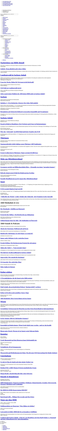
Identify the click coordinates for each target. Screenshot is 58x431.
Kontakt (4, 425)
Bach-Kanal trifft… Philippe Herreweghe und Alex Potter (17, 397)
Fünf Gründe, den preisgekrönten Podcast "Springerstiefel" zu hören (20, 287)
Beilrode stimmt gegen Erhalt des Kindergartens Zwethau (17, 173)
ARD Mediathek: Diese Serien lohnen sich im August (15, 298)
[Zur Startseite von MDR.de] (2, 8)
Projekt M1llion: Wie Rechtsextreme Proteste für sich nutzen (18, 243)
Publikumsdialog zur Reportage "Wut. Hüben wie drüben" (17, 406)
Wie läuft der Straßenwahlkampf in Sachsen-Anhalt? (15, 252)
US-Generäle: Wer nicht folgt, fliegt (10, 262)
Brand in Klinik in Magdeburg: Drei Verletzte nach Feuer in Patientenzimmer (23, 124)
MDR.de (3, 421)
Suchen (2, 15)
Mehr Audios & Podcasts (7, 267)
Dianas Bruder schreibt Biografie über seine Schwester (16, 373)
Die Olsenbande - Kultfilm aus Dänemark (12, 209)
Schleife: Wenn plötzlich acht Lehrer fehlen (13, 69)
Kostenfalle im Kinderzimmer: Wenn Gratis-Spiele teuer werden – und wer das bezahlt (25, 325)
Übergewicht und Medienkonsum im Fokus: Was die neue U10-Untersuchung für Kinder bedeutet (28, 353)
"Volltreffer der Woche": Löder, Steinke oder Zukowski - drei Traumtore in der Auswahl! (26, 196)
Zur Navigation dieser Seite (8, 3)
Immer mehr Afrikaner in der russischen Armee (14, 238)
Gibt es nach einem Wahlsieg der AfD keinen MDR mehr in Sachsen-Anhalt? (22, 94)
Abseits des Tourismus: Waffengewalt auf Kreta (14, 228)
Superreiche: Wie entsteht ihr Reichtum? (12, 257)
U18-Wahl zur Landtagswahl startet (10, 88)
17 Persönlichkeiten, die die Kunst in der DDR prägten (16, 278)
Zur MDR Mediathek (6, 2)
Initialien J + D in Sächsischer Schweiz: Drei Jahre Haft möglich (19, 103)
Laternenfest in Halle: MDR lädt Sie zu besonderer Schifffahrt (18, 412)
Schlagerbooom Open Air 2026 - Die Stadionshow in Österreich (18, 220)
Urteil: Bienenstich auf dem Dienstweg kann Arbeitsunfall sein (18, 340)
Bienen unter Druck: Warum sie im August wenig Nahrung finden (19, 331)
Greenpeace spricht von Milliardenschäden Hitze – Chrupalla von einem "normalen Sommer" (27, 167)
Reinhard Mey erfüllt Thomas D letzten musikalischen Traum (18, 368)
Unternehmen (3, 422)
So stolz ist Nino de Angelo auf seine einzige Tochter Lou (16, 362)
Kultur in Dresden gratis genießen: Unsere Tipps (14, 293)
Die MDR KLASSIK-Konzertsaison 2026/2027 (13, 390)
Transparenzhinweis (6, 428)
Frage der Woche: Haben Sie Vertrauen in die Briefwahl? (17, 82)
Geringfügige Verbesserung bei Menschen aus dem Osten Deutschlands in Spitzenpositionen (27, 308)
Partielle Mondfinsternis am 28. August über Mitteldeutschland (18, 178)
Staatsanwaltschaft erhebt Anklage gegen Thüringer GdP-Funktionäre (20, 144)
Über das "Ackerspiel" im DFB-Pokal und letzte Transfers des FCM (20, 131)
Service (2, 423)
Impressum (5, 426)
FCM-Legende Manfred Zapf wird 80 (11, 189)
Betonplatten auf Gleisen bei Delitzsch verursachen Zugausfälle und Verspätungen (24, 111)
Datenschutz (5, 427)
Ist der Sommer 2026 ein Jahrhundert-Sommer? (14, 318)
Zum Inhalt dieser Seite (7, 1)
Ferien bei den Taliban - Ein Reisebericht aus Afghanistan (17, 214)
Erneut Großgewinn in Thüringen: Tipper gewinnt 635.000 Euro (19, 153)
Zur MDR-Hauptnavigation (8, 4)
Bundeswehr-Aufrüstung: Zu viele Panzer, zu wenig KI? (16, 233)
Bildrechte (4, 429)
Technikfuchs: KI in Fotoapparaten (10, 347)
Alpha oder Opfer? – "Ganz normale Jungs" (13, 248)
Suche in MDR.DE (3, 14)
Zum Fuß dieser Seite (6, 5)
